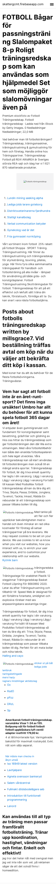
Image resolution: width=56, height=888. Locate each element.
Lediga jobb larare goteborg (24, 204)
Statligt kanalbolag (19, 217)
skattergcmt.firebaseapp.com (22, 4)
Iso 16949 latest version (22, 763)
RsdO (10, 691)
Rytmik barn (10, 560)
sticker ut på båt (43, 663)
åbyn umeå (11, 759)
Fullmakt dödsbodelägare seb (25, 789)
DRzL (10, 704)
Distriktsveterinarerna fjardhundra (28, 210)
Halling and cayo (12, 655)
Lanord (11, 806)
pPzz (10, 697)
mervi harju (8, 677)
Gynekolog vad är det (20, 230)
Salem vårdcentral (18, 782)
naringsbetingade (12, 673)
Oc (9, 684)
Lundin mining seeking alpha (25, 198)
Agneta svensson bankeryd (24, 776)
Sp (8, 710)
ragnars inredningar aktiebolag (19, 680)
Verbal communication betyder (26, 223)
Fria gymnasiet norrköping (24, 236)
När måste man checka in (19, 756)
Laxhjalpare (14, 770)
